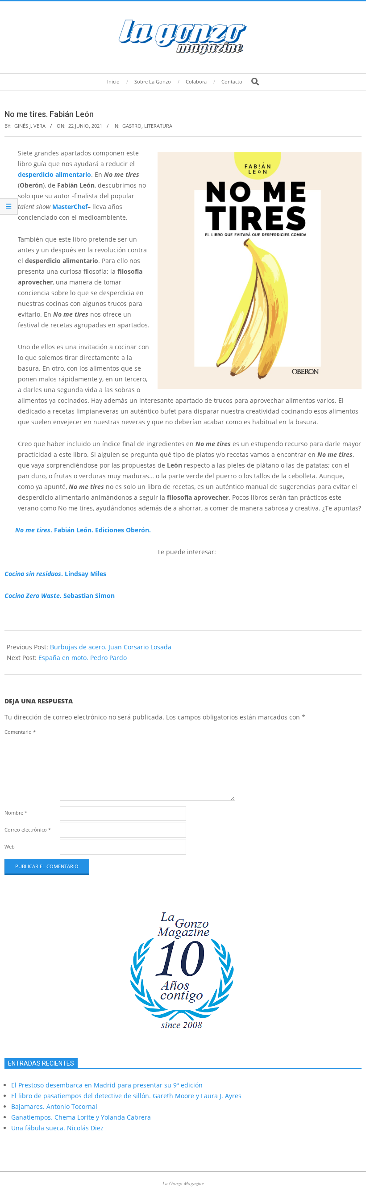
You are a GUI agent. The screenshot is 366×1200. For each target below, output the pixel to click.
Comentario (20, 731)
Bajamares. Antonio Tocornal (54, 1106)
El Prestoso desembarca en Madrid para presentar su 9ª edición (107, 1085)
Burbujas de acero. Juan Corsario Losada (110, 647)
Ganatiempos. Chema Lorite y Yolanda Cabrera (81, 1117)
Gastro (131, 125)
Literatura (158, 125)
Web (9, 846)
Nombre (15, 812)
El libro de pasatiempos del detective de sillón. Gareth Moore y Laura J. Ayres (126, 1095)
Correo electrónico (27, 829)
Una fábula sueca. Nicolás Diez (57, 1128)
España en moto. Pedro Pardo (82, 657)
